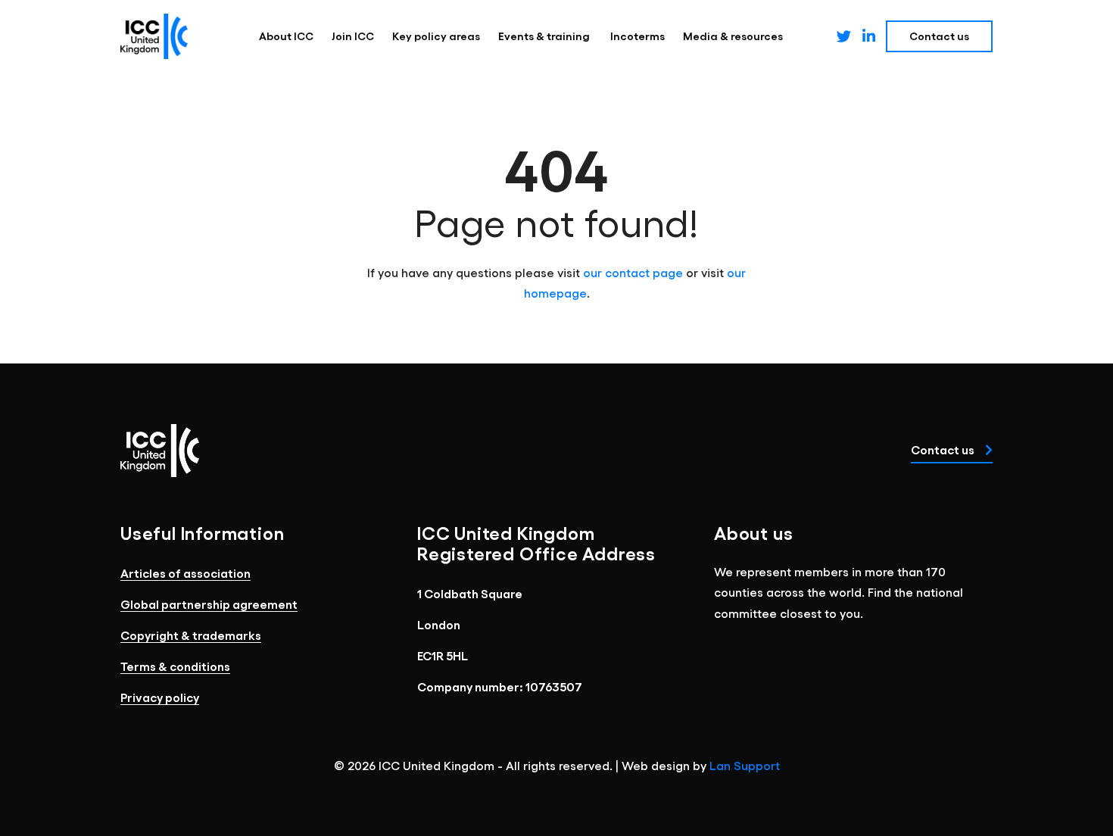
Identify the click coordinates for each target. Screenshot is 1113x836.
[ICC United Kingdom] (154, 36)
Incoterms (637, 36)
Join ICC (353, 36)
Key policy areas (436, 36)
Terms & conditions (175, 666)
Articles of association (185, 573)
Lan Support (744, 765)
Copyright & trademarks (190, 635)
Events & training (545, 36)
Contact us (944, 449)
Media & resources (733, 36)
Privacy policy (159, 697)
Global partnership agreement (209, 604)
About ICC (286, 36)
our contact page (633, 272)
